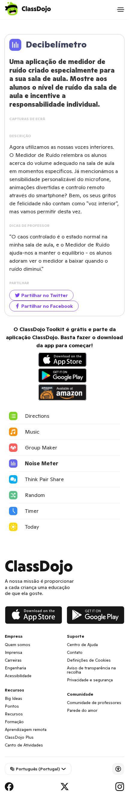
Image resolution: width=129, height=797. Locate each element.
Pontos (12, 706)
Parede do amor (82, 710)
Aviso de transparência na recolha (91, 670)
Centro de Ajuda (82, 644)
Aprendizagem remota (25, 729)
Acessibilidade (18, 675)
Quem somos (17, 644)
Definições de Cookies (89, 660)
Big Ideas (13, 698)
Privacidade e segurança (90, 680)
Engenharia (15, 668)
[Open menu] (121, 10)
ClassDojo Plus (19, 737)
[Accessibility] (118, 769)
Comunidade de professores (94, 702)
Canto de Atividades (24, 745)
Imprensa (13, 652)
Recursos (14, 714)
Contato (74, 652)
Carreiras (13, 660)
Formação (14, 721)
